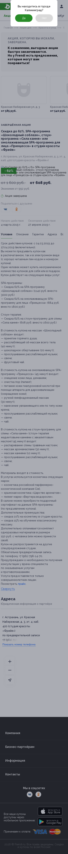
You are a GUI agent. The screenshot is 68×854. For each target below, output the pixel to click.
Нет (44, 18)
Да (24, 18)
